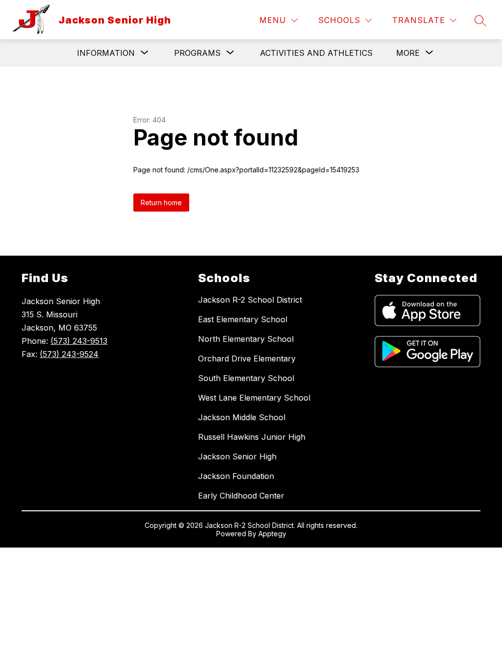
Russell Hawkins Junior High (251, 437)
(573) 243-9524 (69, 354)
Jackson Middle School (241, 417)
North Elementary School (246, 339)
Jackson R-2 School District (250, 300)
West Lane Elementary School (254, 398)
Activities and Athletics (316, 53)
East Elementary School (242, 319)
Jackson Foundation (236, 476)
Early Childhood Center (241, 496)
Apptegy (272, 533)
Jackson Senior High (237, 456)
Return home (161, 202)
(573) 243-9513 (78, 341)
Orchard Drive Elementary (247, 358)
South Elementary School (246, 378)
